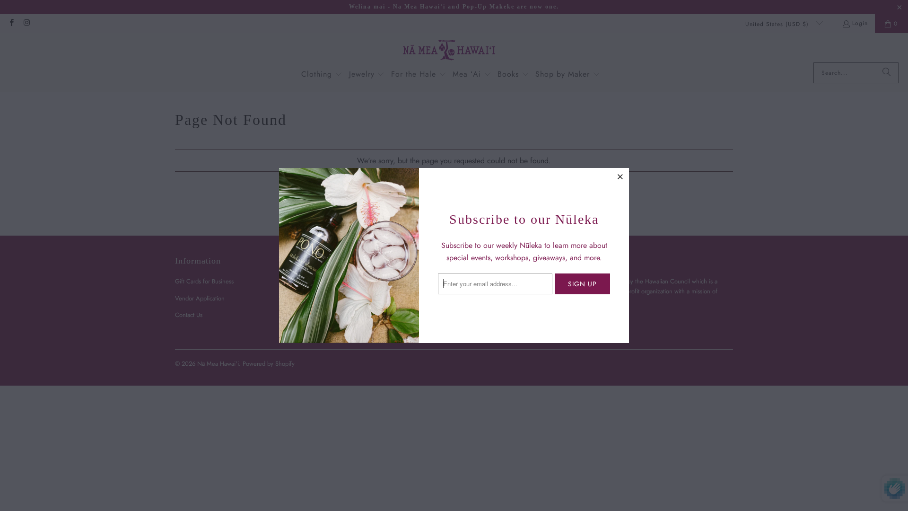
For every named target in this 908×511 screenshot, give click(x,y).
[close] (620, 176)
